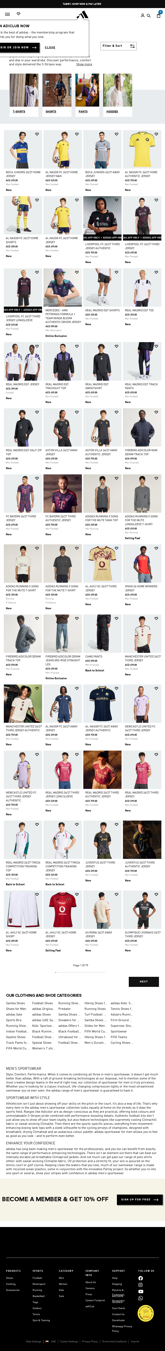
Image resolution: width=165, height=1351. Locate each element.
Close (50, 47)
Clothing (10, 1284)
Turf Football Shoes (96, 1014)
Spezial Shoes (42, 1043)
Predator (64, 1009)
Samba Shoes (15, 1003)
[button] (37, 134)
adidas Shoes (41, 1014)
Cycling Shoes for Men (122, 1043)
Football (37, 1278)
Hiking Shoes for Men (96, 1003)
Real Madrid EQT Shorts (102, 310)
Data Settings (33, 1341)
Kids (61, 1290)
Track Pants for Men (17, 1043)
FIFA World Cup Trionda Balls (17, 1048)
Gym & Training (41, 1320)
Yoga (35, 1302)
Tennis (36, 1314)
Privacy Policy (90, 1341)
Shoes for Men (16, 1009)
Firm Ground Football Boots (122, 1020)
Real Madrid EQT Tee (139, 310)
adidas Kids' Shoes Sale (122, 1003)
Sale (61, 1296)
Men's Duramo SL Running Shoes (96, 1043)
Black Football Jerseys (69, 1031)
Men (61, 1278)
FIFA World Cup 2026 (96, 1031)
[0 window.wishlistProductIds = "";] (18, 14)
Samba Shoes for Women (69, 1014)
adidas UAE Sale (43, 1020)
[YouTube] (140, 1291)
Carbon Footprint (95, 1300)
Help (115, 1278)
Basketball (39, 1296)
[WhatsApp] (140, 1298)
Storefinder (118, 1320)
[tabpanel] (82, 561)
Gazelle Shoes (16, 1037)
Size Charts (118, 1308)
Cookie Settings (69, 1341)
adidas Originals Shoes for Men (43, 1009)
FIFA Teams (119, 1037)
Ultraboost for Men (69, 1037)
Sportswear (119, 1031)
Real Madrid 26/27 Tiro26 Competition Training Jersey (62, 866)
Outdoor (37, 1308)
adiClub (90, 1306)
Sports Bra (13, 1020)
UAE (53, 1341)
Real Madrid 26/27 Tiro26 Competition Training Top (23, 866)
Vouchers (117, 1302)
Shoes (9, 1278)
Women (63, 1284)
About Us (91, 1282)
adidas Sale (14, 1014)
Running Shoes (95, 1009)
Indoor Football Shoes (17, 1031)
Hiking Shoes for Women (96, 1037)
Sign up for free (136, 1199)
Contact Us (118, 1314)
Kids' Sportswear (43, 1026)
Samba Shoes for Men (96, 1020)
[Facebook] (140, 1278)
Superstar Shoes (122, 1026)
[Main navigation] (7, 14)
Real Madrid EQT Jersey (22, 384)
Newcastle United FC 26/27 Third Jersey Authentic (21, 796)
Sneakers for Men (69, 1020)
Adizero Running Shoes (122, 1014)
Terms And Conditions (114, 1341)
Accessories (13, 1290)
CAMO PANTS (93, 656)
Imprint (135, 1341)
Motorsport (39, 1284)
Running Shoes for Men (69, 1003)
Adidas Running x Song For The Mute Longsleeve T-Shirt (141, 520)
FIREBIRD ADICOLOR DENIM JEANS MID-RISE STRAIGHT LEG (62, 660)
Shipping (117, 1284)
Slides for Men (95, 1026)
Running (37, 1290)
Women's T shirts (43, 1048)
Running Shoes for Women (17, 1026)
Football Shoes (42, 1003)
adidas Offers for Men (69, 1026)
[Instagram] (140, 1284)
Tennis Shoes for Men (122, 1009)
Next (144, 981)
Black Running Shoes (43, 1031)
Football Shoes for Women (69, 1043)
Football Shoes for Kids (43, 1037)
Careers (90, 1288)
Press (89, 1294)
